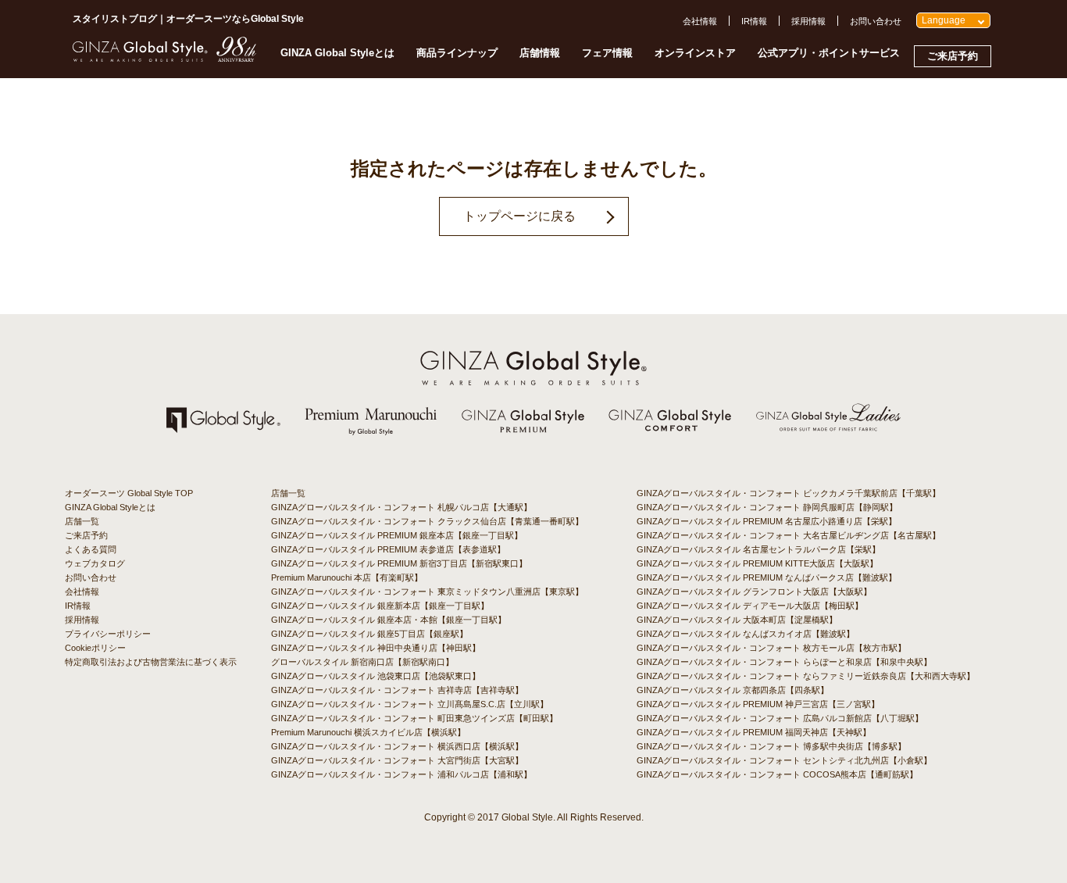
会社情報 (700, 21)
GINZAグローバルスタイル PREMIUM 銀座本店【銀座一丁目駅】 (397, 535)
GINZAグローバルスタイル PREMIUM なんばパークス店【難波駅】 (767, 577)
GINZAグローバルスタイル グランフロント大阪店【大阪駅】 (754, 591)
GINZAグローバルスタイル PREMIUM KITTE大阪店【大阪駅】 (757, 563)
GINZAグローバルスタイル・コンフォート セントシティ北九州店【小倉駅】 (784, 760)
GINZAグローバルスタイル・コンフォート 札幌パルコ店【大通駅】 (401, 507)
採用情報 (808, 21)
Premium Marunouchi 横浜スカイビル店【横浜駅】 (368, 732)
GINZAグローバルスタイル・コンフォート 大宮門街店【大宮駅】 (397, 760)
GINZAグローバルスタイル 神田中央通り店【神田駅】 (375, 647)
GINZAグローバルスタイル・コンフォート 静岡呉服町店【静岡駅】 (767, 507)
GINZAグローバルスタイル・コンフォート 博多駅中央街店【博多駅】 (771, 746)
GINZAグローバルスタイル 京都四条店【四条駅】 (733, 690)
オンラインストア (695, 53)
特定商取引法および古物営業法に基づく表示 (151, 662)
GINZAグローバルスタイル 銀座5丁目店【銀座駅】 (369, 633)
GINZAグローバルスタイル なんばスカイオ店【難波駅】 (746, 633)
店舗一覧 (82, 521)
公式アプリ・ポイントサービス (829, 53)
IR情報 (754, 21)
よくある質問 (90, 549)
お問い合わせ (875, 21)
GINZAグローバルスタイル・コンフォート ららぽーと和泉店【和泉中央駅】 (784, 662)
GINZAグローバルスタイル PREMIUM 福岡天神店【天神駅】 (754, 732)
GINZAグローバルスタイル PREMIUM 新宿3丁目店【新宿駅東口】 (399, 563)
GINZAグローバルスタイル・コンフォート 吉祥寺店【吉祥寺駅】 (397, 690)
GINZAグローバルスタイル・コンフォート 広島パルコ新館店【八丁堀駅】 (780, 718)
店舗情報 (539, 53)
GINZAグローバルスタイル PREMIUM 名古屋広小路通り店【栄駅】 (767, 521)
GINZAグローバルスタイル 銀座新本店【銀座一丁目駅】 (380, 605)
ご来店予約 (952, 56)
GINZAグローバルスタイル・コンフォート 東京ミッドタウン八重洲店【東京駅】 (427, 591)
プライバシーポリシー (108, 633)
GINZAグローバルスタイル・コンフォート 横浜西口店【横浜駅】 (397, 746)
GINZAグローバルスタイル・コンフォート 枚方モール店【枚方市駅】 (771, 647)
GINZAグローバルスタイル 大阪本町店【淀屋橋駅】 (737, 619)
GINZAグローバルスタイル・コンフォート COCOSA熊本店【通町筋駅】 (777, 774)
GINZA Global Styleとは (337, 53)
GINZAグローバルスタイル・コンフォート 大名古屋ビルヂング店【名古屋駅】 (788, 535)
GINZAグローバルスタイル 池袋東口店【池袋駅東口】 (375, 676)
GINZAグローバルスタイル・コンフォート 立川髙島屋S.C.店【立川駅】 (409, 704)
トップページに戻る (519, 216)
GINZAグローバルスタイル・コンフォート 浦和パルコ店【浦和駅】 (401, 774)
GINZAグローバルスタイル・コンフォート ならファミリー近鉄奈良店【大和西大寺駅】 (806, 676)
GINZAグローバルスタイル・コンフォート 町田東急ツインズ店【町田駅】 (414, 718)
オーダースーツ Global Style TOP (129, 493)
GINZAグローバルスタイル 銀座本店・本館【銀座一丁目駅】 (388, 619)
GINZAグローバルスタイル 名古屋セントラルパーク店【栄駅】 (758, 549)
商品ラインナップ (457, 53)
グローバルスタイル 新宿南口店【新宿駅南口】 (362, 662)
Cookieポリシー (95, 647)
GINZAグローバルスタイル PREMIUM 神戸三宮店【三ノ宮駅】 (758, 704)
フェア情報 (607, 53)
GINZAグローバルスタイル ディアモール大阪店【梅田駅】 (750, 605)
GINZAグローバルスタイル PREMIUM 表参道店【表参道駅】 (388, 549)
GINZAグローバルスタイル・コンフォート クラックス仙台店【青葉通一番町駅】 (427, 521)
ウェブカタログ (95, 563)
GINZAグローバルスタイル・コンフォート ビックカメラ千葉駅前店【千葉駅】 (788, 493)
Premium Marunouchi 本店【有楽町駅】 (347, 577)
